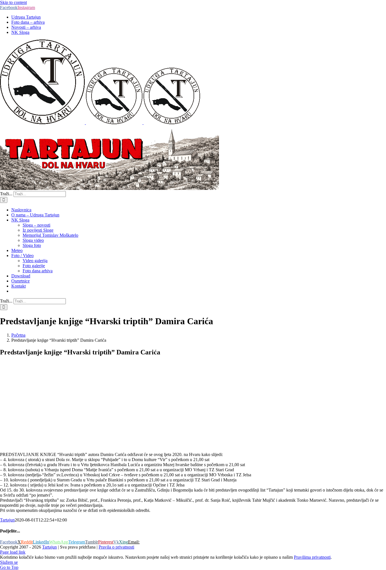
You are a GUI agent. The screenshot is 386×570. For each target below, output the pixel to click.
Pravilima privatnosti (312, 557)
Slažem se (9, 562)
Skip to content (13, 2)
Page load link (12, 552)
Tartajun (7, 520)
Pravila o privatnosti (116, 547)
